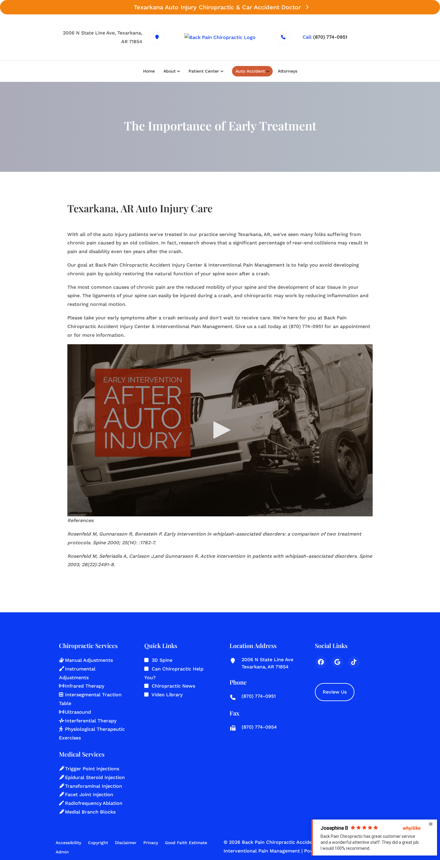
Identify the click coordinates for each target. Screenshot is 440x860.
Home (149, 71)
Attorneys (287, 71)
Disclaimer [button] (125, 842)
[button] (220, 430)
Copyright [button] (98, 842)
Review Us (335, 692)
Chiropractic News (173, 686)
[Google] (337, 662)
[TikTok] (354, 662)
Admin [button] (62, 852)
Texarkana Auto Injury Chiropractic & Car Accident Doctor (217, 7)
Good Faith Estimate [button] (186, 842)
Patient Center (204, 71)
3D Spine (162, 660)
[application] (220, 430)
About (169, 71)
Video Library (167, 694)
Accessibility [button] (68, 842)
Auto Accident (250, 71)
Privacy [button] (150, 842)
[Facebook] (321, 662)
